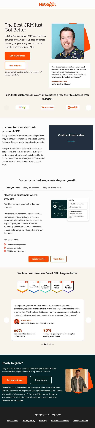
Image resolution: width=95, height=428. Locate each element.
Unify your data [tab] (13, 188)
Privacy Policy (29, 421)
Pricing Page (18, 400)
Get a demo (15, 65)
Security (43, 421)
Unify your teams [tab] (31, 188)
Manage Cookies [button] (80, 421)
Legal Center (12, 421)
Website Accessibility (60, 421)
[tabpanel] (47, 223)
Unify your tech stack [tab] (52, 188)
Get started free (17, 56)
